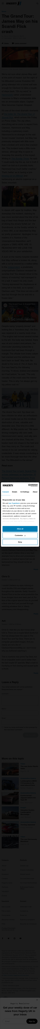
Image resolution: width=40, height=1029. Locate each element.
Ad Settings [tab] (24, 492)
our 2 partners (14, 503)
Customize (19, 535)
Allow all (20, 529)
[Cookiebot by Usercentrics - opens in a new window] (28, 485)
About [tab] (35, 492)
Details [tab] (14, 492)
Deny (20, 542)
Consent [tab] (5, 492)
